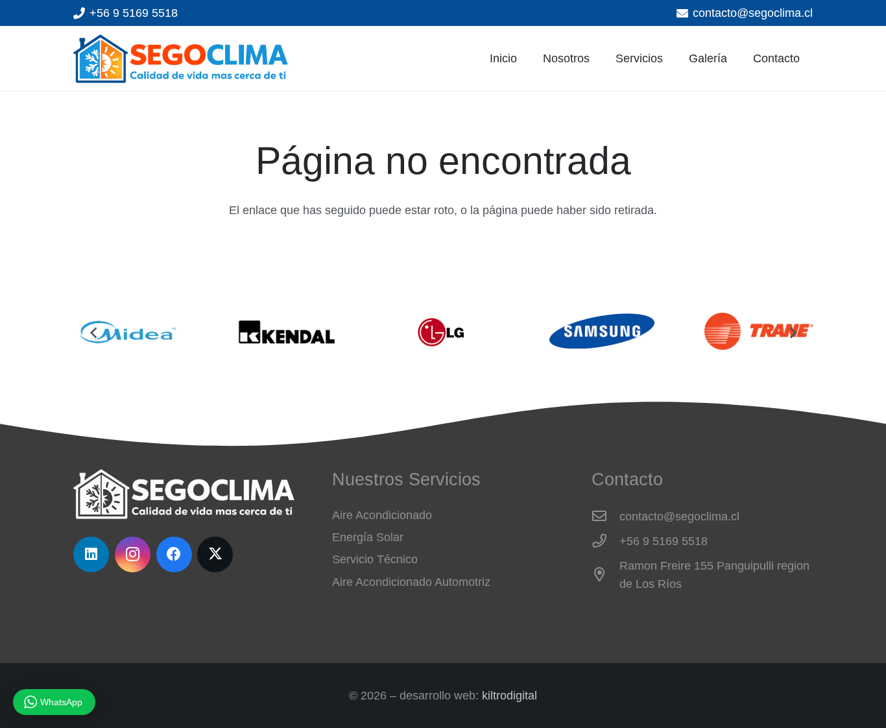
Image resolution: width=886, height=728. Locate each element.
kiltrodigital (509, 695)
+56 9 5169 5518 (663, 541)
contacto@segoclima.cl (679, 516)
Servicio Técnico (375, 559)
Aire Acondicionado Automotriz (411, 582)
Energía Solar (367, 537)
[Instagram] (132, 554)
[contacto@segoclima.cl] (605, 516)
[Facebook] (174, 554)
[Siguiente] (792, 332)
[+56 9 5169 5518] (605, 541)
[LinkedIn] (91, 554)
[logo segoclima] (180, 58)
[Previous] (93, 332)
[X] (215, 554)
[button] (670, 58)
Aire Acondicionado (382, 515)
